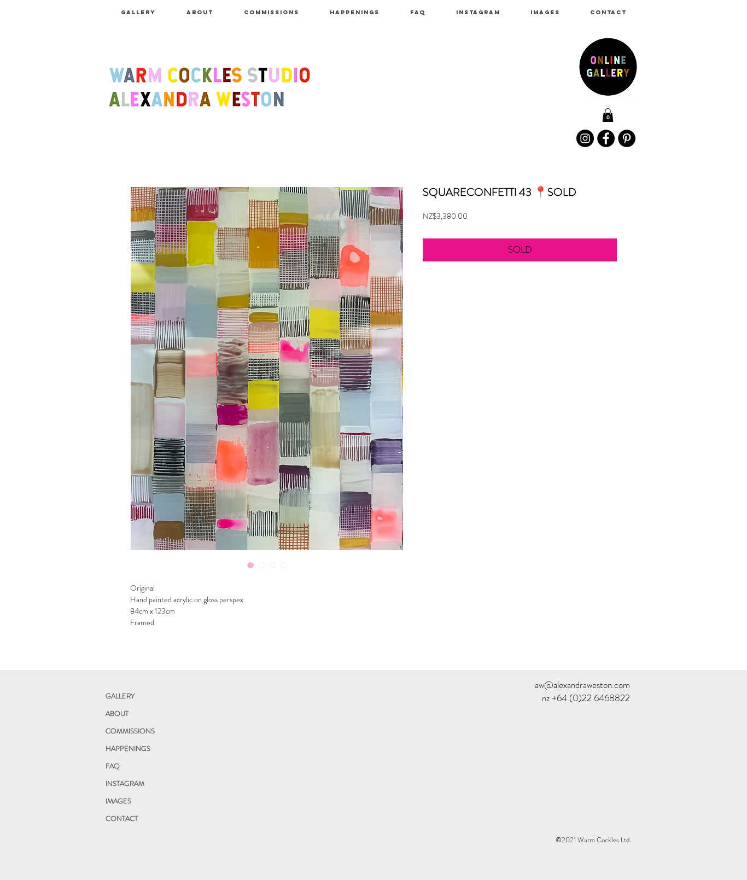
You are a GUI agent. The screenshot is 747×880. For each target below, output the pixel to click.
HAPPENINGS (128, 748)
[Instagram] (585, 138)
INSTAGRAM (125, 783)
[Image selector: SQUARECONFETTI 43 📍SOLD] (250, 565)
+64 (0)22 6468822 (591, 697)
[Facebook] (606, 138)
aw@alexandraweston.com (582, 684)
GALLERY (120, 696)
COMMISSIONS (130, 731)
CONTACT (122, 818)
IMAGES (118, 801)
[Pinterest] (626, 138)
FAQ (113, 766)
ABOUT (117, 713)
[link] (608, 115)
